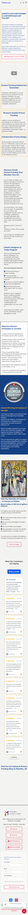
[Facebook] (11, 900)
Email (5, 868)
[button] (26, 2)
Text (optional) (8, 875)
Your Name (7, 862)
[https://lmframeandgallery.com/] (5, 2)
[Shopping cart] (23, 2)
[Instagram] (16, 900)
